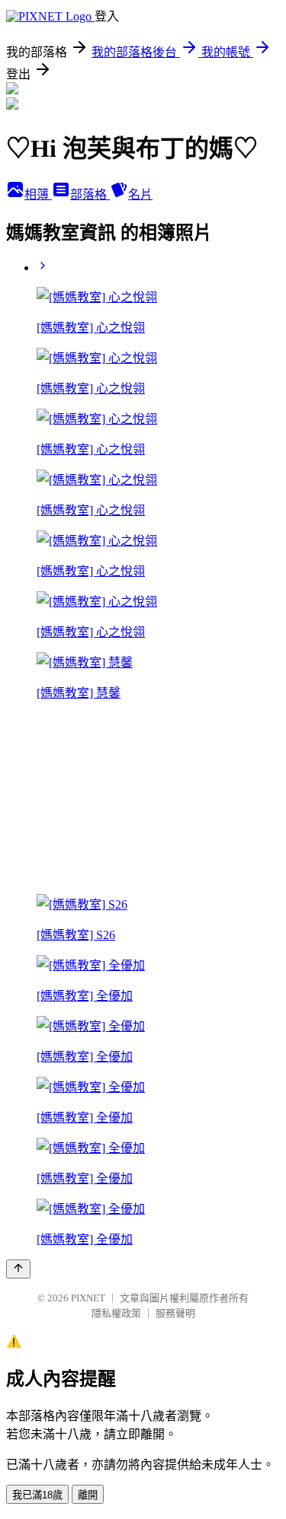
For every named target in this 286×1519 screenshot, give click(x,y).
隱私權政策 (116, 1313)
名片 (140, 194)
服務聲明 (175, 1313)
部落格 (90, 194)
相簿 (38, 194)
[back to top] (18, 1269)
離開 (88, 1495)
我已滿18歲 (37, 1495)
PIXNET (88, 1298)
